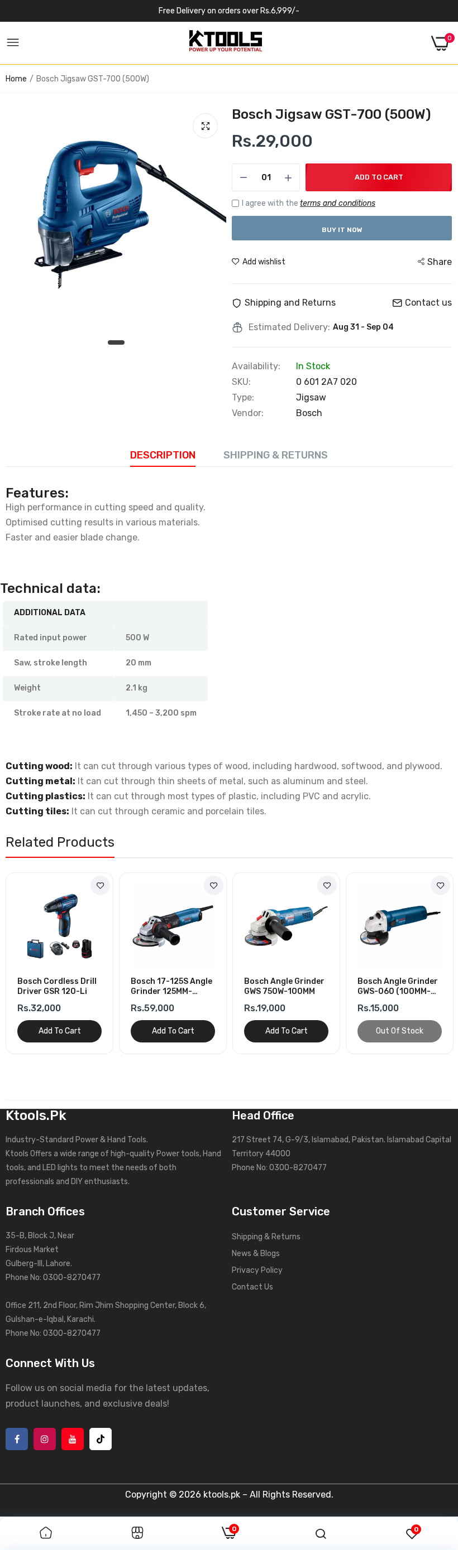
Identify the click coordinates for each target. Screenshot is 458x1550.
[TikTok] (100, 1439)
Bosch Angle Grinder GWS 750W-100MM (284, 986)
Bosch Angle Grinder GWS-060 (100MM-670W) (397, 987)
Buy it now (342, 230)
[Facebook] (17, 1439)
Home (16, 79)
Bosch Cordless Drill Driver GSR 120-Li (57, 986)
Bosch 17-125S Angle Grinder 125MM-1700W (171, 987)
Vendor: (248, 413)
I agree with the (308, 203)
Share (439, 262)
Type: (243, 398)
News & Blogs (256, 1253)
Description (162, 455)
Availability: (256, 366)
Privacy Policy (257, 1270)
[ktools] (225, 43)
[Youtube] (72, 1439)
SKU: (241, 382)
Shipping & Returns (275, 455)
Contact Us (252, 1287)
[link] (100, 885)
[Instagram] (45, 1439)
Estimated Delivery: (289, 327)
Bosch (309, 413)
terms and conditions (337, 203)
